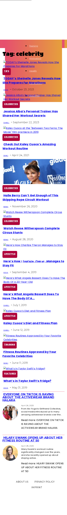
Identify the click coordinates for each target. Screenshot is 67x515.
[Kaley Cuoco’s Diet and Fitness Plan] (27, 311)
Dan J (5, 155)
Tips (6, 71)
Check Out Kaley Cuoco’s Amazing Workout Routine (29, 146)
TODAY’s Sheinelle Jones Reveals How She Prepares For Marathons (31, 80)
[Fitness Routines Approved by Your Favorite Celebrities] (34, 339)
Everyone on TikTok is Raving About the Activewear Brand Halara (28, 397)
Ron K (5, 207)
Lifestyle (10, 254)
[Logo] (6, 45)
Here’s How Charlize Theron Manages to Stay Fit (33, 263)
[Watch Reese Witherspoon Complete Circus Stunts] (34, 216)
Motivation (35, 58)
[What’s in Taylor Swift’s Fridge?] (24, 368)
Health (33, 70)
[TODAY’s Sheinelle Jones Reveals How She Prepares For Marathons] (34, 66)
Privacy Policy (44, 481)
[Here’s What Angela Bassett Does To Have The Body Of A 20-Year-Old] (34, 281)
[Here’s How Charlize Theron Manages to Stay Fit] (34, 249)
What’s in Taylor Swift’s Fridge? (27, 381)
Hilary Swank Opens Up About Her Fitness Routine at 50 (32, 439)
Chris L (6, 123)
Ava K (5, 90)
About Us (22, 481)
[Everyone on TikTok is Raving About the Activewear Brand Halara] (3, 405)
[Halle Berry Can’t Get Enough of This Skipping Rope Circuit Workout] (34, 183)
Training (33, 45)
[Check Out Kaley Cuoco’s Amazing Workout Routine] (34, 132)
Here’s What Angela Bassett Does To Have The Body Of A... (30, 296)
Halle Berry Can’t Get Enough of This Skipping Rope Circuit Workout (30, 197)
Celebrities (11, 104)
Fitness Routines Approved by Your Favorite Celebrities (29, 354)
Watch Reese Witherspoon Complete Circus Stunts (31, 230)
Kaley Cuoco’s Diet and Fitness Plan (30, 323)
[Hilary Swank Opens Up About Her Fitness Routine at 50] (3, 445)
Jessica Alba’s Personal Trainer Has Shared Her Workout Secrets (30, 113)
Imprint (36, 487)
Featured (10, 373)
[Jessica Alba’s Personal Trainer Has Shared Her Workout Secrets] (34, 99)
